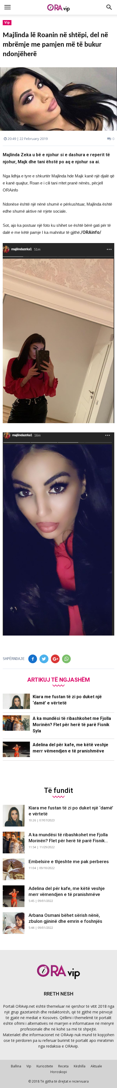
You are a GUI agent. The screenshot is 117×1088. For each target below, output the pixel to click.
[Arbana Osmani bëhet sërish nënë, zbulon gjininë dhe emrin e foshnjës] (13, 923)
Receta (63, 1066)
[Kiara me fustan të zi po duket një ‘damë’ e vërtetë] (16, 701)
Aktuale (96, 1066)
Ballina (16, 1066)
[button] (109, 7)
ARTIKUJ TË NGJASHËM (58, 680)
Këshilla (79, 1066)
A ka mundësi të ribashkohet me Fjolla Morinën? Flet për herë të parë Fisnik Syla (72, 724)
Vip (7, 22)
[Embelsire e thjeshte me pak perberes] (13, 869)
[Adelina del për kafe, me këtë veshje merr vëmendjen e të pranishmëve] (16, 749)
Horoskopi (58, 1072)
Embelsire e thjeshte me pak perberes (69, 861)
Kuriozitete (44, 1066)
